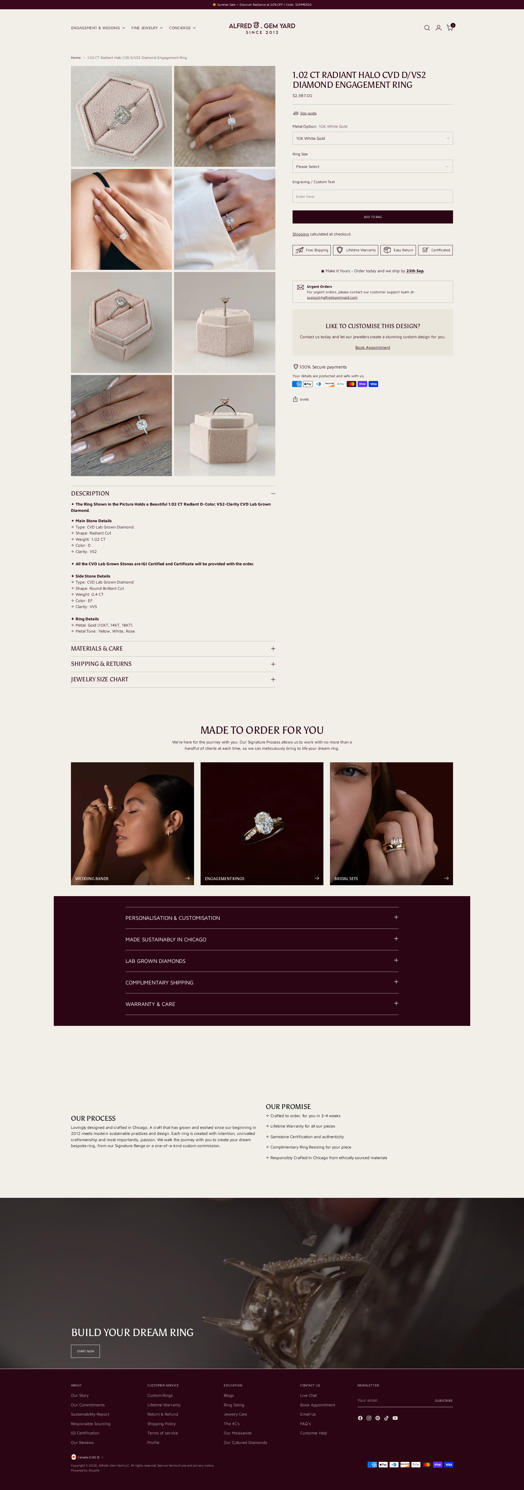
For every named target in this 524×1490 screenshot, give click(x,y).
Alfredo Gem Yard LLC (114, 1465)
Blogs (229, 1395)
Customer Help (313, 1433)
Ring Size (300, 154)
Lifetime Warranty (164, 1405)
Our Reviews (82, 1442)
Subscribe (444, 1400)
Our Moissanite (238, 1433)
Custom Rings (160, 1395)
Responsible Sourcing (91, 1423)
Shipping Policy (161, 1423)
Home (76, 57)
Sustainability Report (90, 1414)
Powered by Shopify (85, 1470)
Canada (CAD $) (89, 1457)
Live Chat (308, 1395)
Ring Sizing (234, 1405)
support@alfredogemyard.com (332, 297)
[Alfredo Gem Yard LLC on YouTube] (395, 1419)
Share (304, 399)
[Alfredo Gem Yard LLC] (262, 28)
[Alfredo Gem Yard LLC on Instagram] (369, 1419)
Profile (153, 1442)
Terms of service (162, 1433)
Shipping (301, 234)
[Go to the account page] (438, 27)
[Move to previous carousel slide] (435, 1047)
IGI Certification (85, 1433)
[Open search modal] (427, 27)
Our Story (80, 1395)
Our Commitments (88, 1405)
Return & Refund (162, 1414)
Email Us (308, 1414)
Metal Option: (320, 126)
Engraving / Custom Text (314, 181)
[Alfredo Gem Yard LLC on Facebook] (361, 1419)
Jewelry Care (235, 1414)
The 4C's (232, 1423)
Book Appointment (372, 347)
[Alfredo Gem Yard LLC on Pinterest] (378, 1419)
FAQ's (305, 1423)
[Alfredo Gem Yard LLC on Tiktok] (387, 1419)
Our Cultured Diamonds (245, 1442)
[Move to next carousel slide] (448, 1047)
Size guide (308, 113)
